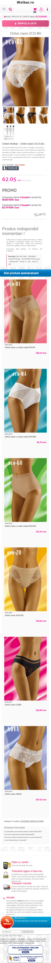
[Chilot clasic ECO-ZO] (25, 579)
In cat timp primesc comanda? (15, 840)
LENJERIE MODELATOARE (32, 821)
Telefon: (38, 17)
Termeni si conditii (39, 939)
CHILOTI (26, 16)
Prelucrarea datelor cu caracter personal (14, 941)
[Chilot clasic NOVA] (25, 758)
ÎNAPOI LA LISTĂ (27, 23)
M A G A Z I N (16, 16)
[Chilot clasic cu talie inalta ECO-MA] (25, 401)
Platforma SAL (30, 943)
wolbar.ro (20, 901)
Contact (3, 939)
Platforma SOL (18, 943)
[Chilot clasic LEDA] (25, 669)
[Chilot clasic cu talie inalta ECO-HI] (25, 311)
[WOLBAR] (10, 168)
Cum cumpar (11, 939)
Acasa (8, 16)
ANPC (10, 943)
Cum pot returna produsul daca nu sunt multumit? (23, 837)
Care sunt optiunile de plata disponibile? (19, 834)
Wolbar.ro (25, 2)
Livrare (29, 939)
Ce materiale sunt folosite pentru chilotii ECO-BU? (23, 831)
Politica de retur (34, 941)
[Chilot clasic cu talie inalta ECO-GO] (25, 490)
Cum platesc (21, 939)
